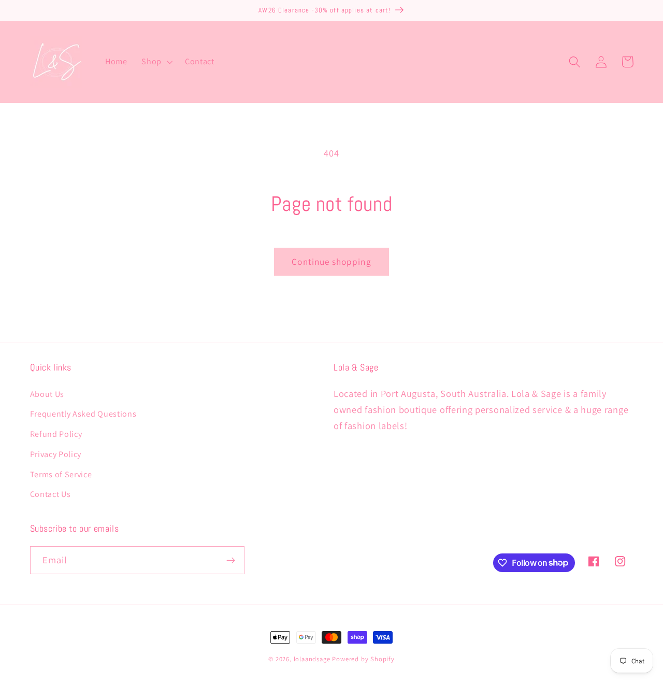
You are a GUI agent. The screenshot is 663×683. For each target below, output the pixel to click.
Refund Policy (56, 434)
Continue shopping (331, 261)
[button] (156, 62)
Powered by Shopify (363, 658)
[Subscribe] (231, 560)
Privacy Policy (56, 454)
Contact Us (50, 494)
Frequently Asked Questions (83, 413)
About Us (47, 394)
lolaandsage (312, 658)
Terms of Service (61, 474)
